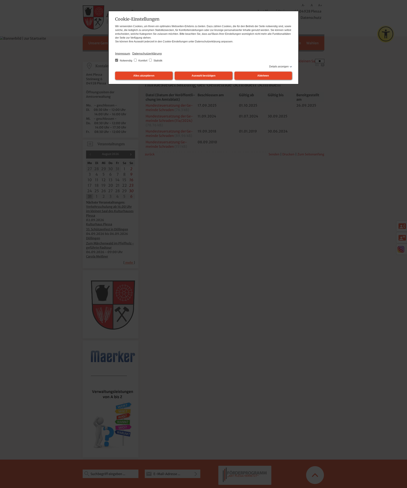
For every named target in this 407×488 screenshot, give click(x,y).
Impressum (122, 53)
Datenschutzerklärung (147, 53)
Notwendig (126, 60)
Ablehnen (263, 75)
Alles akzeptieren (143, 75)
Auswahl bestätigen (203, 75)
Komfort (143, 60)
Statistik (157, 60)
